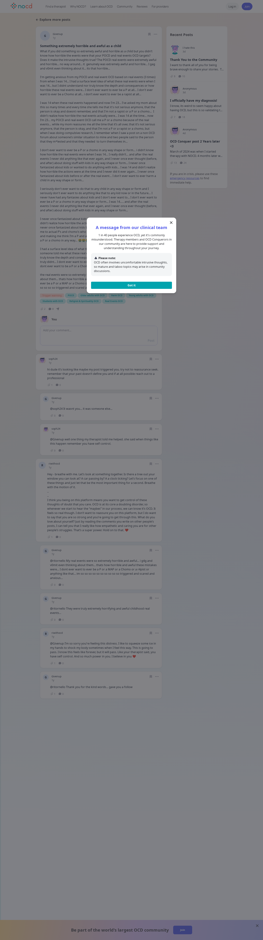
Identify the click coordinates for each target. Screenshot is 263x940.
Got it (132, 285)
